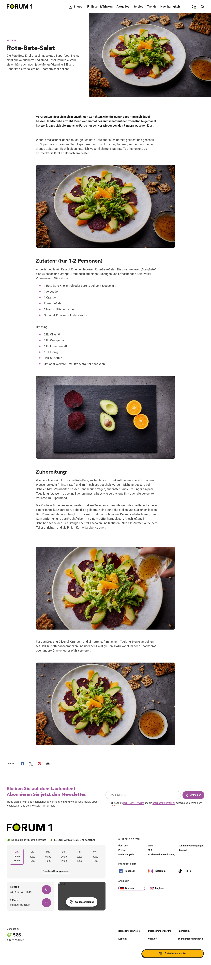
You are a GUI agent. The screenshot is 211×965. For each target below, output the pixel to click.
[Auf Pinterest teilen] (39, 763)
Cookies (152, 938)
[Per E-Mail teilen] (48, 763)
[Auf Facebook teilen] (22, 763)
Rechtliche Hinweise (129, 930)
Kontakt (122, 938)
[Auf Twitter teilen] (30, 763)
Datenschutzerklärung (159, 930)
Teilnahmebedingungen (190, 938)
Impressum (184, 930)
